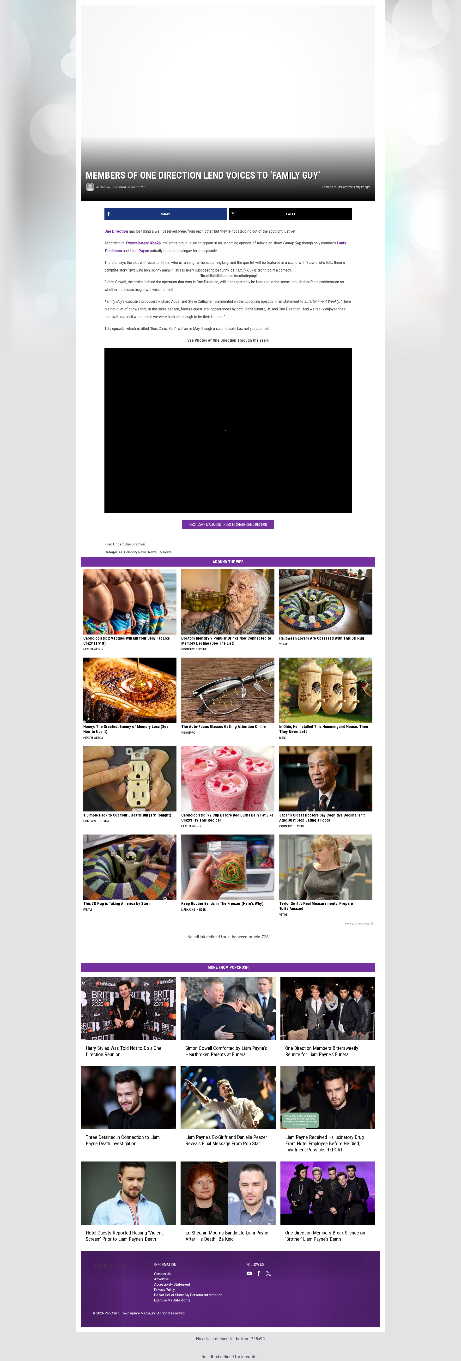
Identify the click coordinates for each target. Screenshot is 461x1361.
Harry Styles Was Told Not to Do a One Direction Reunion (123, 1051)
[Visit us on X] (270, 1273)
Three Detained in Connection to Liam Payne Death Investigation (123, 1140)
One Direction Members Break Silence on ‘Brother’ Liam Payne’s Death (325, 1236)
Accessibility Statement (172, 1284)
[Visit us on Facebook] (261, 1273)
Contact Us (162, 1274)
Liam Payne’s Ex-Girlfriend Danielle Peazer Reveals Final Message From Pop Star (226, 1140)
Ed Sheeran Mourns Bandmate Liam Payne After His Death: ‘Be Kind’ (226, 1236)
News (152, 552)
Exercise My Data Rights (172, 1300)
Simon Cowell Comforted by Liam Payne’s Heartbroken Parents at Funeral (226, 1051)
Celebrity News (135, 552)
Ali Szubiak (103, 187)
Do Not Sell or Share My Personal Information (188, 1295)
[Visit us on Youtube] (251, 1273)
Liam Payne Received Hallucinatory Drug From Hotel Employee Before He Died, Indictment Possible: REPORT (324, 1143)
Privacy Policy (164, 1290)
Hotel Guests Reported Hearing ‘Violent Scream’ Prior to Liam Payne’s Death (124, 1236)
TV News (164, 552)
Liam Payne (139, 250)
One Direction (116, 231)
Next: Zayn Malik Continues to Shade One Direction (228, 524)
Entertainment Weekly (143, 243)
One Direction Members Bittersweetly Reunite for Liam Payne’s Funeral (321, 1051)
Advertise (161, 1279)
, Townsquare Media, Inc (138, 1313)
